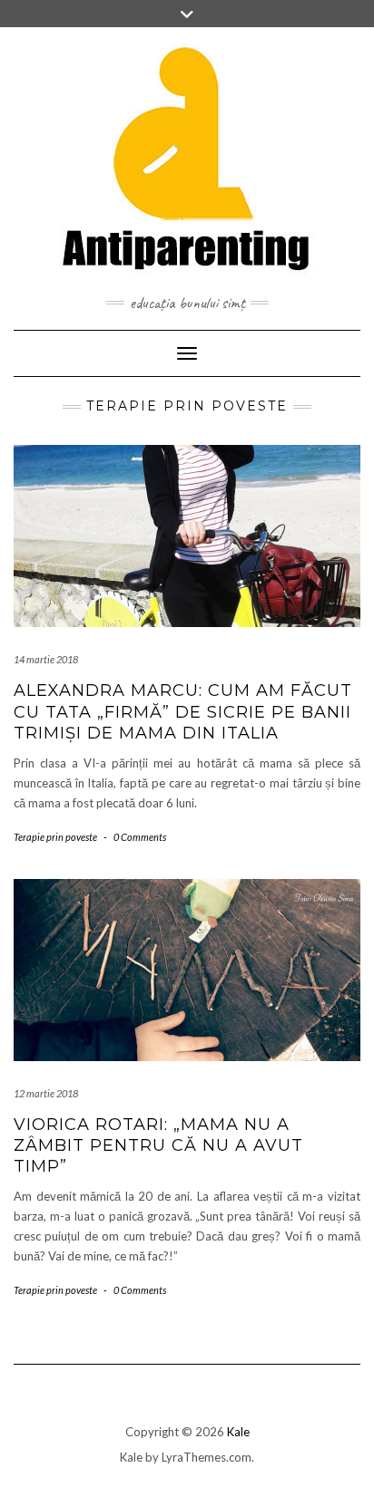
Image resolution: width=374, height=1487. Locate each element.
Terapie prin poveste (55, 837)
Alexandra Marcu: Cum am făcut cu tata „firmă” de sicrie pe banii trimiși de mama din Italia (183, 712)
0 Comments (139, 837)
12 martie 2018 (46, 1093)
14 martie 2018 (46, 659)
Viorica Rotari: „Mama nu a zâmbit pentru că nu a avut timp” (158, 1146)
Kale (238, 1431)
